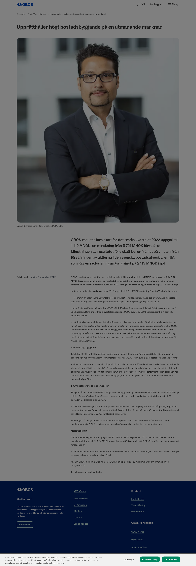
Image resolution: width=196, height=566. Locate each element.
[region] (98, 559)
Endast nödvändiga (150, 559)
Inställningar (129, 559)
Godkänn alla (171, 559)
